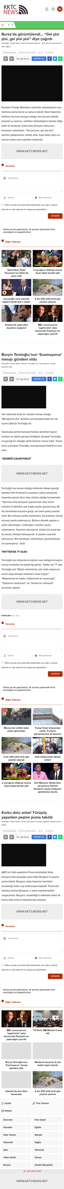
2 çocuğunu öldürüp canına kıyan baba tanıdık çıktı (47, 271)
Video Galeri (15, 43)
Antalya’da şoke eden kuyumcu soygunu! (16, 326)
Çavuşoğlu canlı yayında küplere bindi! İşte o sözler (16, 300)
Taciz (18, 616)
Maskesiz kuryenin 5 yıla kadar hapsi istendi (48, 1064)
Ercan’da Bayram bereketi (29, 25)
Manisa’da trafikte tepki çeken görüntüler (16, 729)
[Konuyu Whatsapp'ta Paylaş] (60, 58)
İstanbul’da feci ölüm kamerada (16, 1093)
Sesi (13, 616)
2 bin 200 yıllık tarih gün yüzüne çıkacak (48, 300)
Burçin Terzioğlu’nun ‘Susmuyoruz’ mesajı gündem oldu (16, 1065)
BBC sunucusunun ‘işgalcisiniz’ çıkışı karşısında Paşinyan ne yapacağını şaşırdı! (47, 329)
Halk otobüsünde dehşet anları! (48, 758)
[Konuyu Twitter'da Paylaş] (55, 58)
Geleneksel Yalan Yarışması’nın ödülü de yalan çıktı (16, 273)
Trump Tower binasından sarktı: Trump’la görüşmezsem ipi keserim (47, 731)
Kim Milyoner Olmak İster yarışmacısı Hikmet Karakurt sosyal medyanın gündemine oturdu (47, 787)
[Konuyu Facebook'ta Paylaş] (49, 58)
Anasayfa (5, 43)
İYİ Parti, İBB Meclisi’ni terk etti (47, 1032)
